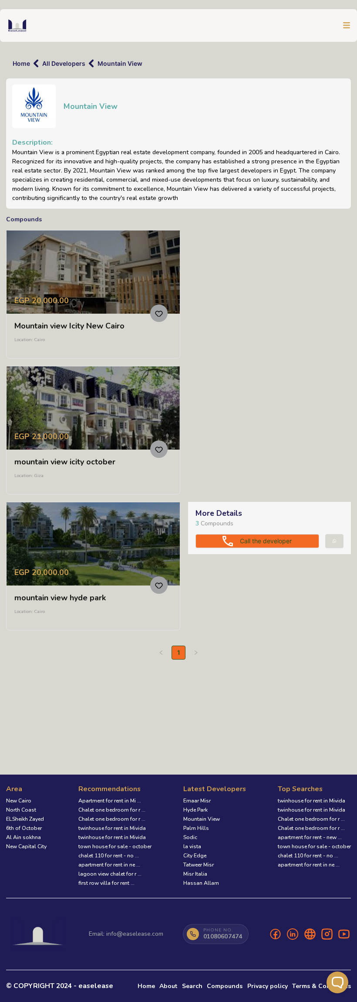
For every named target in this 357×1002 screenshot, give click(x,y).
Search (192, 986)
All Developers (63, 63)
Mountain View (120, 63)
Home (21, 63)
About (168, 986)
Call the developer (266, 541)
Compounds (224, 986)
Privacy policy (267, 986)
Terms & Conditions (321, 986)
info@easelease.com (134, 934)
